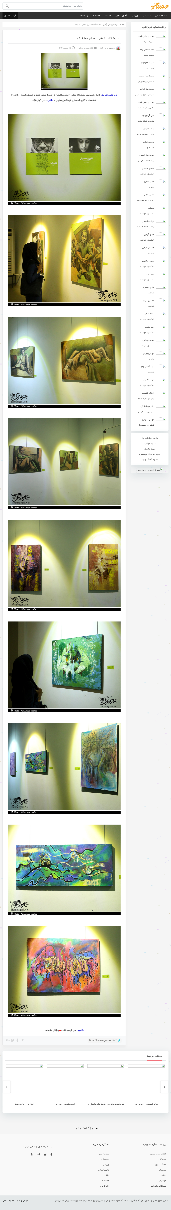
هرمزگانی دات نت (158, 1186)
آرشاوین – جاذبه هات (24, 1104)
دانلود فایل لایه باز (150, 438)
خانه (122, 24)
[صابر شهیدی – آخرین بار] (146, 1082)
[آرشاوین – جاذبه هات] (24, 1082)
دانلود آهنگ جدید (150, 459)
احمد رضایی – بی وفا (65, 1104)
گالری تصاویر (121, 15)
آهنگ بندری (160, 1164)
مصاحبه (96, 15)
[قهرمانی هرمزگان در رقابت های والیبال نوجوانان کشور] (105, 1082)
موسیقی (147, 15)
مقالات (108, 15)
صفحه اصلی (160, 15)
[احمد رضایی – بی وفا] (65, 1082)
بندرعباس (162, 1170)
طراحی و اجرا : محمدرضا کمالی (15, 1200)
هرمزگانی (162, 1159)
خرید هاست (149, 449)
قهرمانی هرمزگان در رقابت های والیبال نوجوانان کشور (99, 1104)
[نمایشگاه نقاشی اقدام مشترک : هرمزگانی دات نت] (159, 5)
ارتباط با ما (83, 15)
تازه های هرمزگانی (110, 24)
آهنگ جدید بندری (158, 1154)
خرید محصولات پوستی (149, 454)
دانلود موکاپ (149, 443)
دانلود (163, 1175)
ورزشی (135, 15)
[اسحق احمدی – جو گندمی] (149, 470)
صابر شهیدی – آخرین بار (146, 1104)
